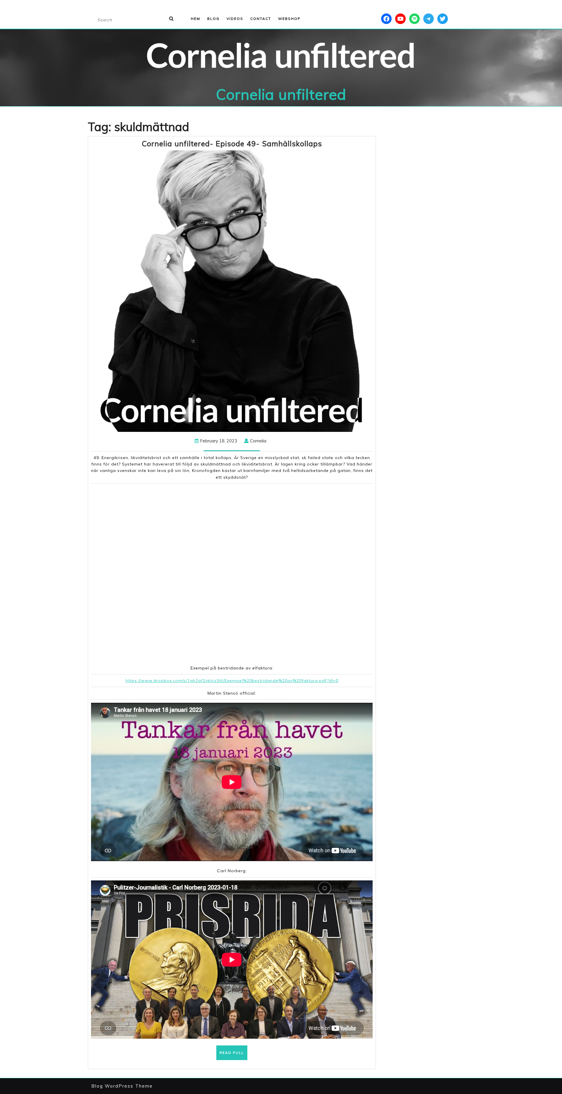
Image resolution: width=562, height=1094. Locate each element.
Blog (213, 18)
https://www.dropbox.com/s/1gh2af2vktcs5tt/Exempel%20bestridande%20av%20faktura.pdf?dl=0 (232, 680)
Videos (235, 18)
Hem (195, 18)
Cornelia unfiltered (281, 94)
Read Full (233, 1055)
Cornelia (258, 441)
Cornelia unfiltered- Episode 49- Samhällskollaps (232, 143)
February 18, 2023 (218, 441)
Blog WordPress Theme (122, 1086)
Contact (260, 18)
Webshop (289, 18)
